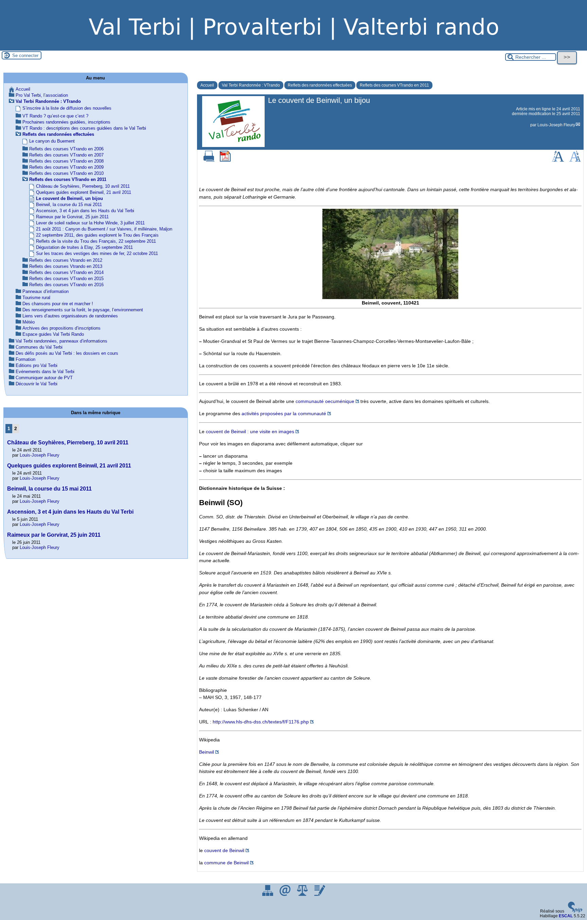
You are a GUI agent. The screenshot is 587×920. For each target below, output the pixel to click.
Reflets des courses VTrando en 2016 (66, 284)
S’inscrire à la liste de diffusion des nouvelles (66, 108)
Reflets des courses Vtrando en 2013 (65, 266)
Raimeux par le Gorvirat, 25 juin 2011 (72, 216)
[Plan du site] (268, 894)
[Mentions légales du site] (303, 894)
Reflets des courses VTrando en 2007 (66, 155)
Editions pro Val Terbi (36, 365)
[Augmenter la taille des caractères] (558, 160)
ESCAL (566, 916)
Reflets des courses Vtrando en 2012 (65, 260)
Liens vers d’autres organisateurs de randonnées (70, 315)
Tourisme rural (36, 297)
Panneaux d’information (45, 291)
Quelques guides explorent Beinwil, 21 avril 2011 (83, 192)
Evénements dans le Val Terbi (45, 371)
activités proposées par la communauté (284, 413)
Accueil (207, 85)
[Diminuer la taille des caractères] (575, 160)
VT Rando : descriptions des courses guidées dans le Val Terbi (84, 128)
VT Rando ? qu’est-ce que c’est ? (55, 115)
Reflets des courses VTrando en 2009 (66, 167)
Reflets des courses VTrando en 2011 (394, 85)
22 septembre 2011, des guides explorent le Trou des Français (97, 235)
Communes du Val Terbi (39, 347)
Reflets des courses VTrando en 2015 (66, 278)
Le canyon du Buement (52, 141)
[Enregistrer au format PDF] (225, 160)
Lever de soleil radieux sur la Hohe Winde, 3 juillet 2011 (90, 222)
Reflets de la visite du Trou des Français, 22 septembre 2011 (96, 241)
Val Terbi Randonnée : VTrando (251, 85)
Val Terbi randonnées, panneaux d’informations (61, 341)
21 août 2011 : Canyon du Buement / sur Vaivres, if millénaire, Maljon (104, 229)
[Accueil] (293, 48)
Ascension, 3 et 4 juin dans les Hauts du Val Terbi (85, 210)
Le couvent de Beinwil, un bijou (69, 198)
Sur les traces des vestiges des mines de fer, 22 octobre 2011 (97, 253)
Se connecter (25, 55)
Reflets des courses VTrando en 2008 (66, 161)
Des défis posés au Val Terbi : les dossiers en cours (67, 353)
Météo (28, 322)
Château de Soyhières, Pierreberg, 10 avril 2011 (83, 186)
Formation (25, 359)
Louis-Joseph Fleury (556, 125)
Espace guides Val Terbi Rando (53, 334)
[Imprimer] (208, 160)
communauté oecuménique (325, 401)
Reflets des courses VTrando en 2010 (66, 173)
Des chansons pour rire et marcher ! (57, 303)
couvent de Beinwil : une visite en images (250, 431)
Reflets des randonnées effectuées (320, 85)
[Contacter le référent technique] (285, 894)
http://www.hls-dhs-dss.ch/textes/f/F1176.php (261, 721)
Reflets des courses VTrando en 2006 (66, 148)
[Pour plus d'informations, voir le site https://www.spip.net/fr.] (575, 911)
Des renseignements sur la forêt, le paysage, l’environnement (82, 309)
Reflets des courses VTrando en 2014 (66, 272)
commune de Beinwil (226, 862)
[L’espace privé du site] (320, 894)
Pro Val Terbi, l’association (42, 95)
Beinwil (206, 752)
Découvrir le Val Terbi (36, 383)
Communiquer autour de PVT (44, 377)
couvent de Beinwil (224, 850)
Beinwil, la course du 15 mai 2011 (69, 204)
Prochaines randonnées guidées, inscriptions (66, 122)
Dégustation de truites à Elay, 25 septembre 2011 (84, 247)
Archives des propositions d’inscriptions (61, 328)
